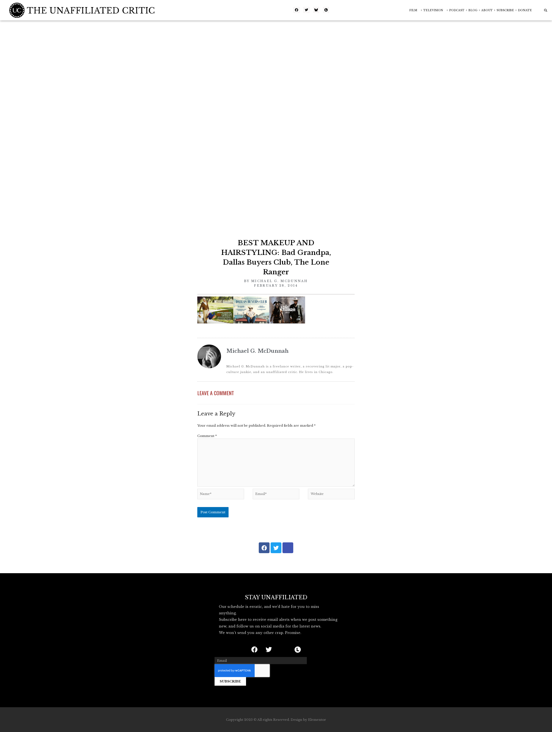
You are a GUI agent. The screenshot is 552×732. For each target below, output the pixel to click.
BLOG (472, 10)
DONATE (525, 10)
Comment (207, 436)
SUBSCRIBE (505, 10)
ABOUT (487, 10)
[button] (545, 10)
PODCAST (456, 10)
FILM (413, 10)
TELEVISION (433, 10)
